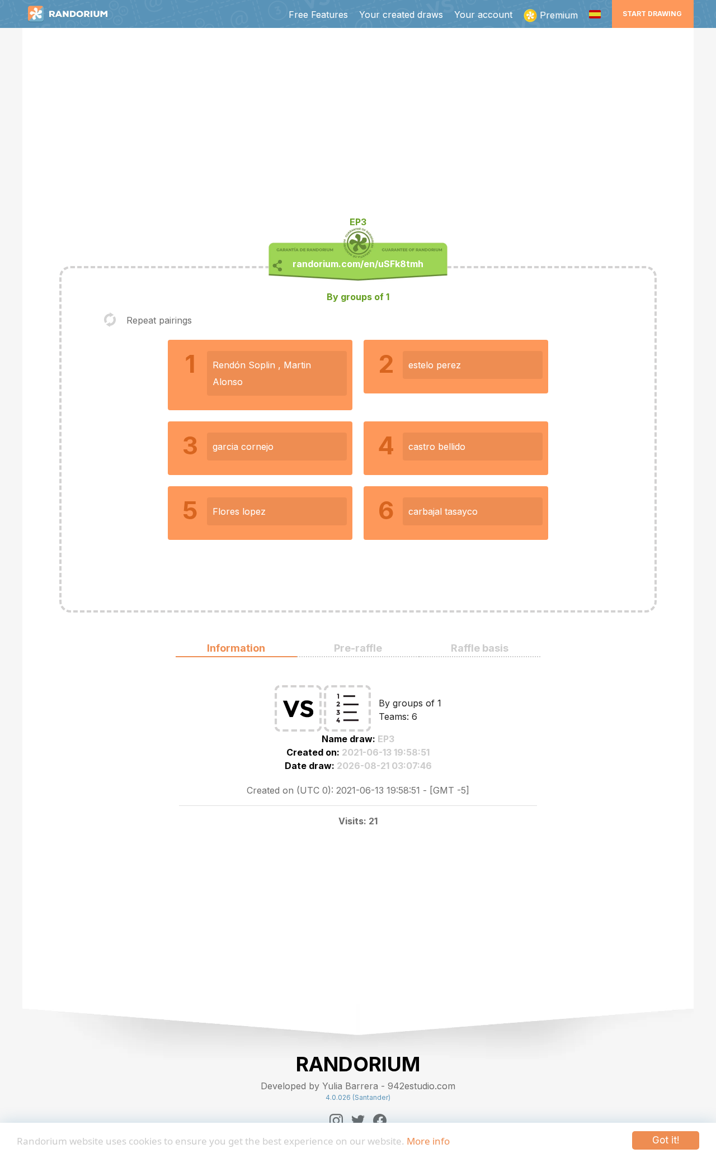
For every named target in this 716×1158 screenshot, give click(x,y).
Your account (483, 14)
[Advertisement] (358, 126)
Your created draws (401, 14)
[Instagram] (336, 1120)
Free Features (318, 14)
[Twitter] (358, 1120)
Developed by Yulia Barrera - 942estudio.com (358, 1085)
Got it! (665, 1140)
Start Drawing (652, 14)
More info (428, 1141)
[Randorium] (73, 14)
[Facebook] (380, 1120)
